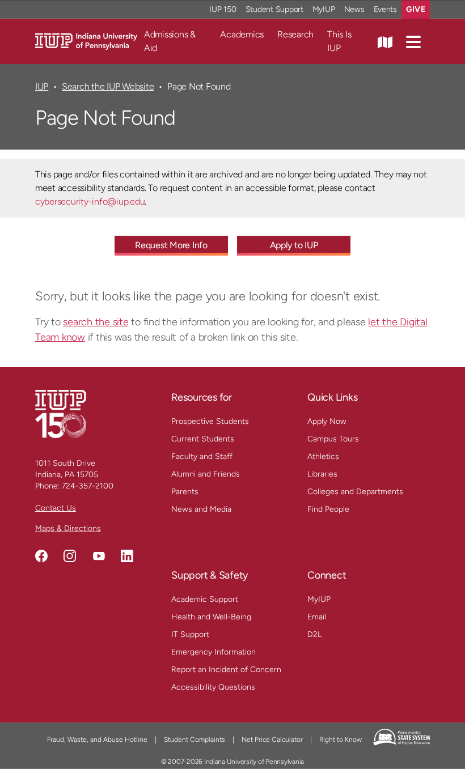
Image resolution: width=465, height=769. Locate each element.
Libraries (322, 474)
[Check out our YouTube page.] (98, 556)
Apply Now (326, 421)
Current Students (202, 439)
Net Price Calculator (272, 739)
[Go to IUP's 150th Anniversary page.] (60, 413)
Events (386, 9)
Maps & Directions (68, 528)
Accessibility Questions (213, 687)
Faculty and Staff (201, 456)
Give (415, 9)
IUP (41, 86)
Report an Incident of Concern (226, 669)
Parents (184, 491)
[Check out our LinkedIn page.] (127, 556)
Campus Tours (333, 439)
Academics (242, 34)
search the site (95, 322)
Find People (328, 509)
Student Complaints (194, 739)
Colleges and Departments (355, 491)
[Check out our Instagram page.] (70, 556)
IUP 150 (222, 9)
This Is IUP (339, 41)
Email (316, 617)
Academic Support (204, 599)
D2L (314, 634)
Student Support (274, 9)
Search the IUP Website (108, 86)
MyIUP (323, 9)
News (354, 9)
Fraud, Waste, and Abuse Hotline (97, 739)
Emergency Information (213, 652)
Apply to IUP (294, 245)
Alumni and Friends (205, 474)
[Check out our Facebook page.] (41, 556)
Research (295, 34)
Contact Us (55, 508)
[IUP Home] (86, 40)
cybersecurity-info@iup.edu (90, 201)
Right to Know (340, 739)
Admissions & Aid (170, 41)
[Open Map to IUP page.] (385, 41)
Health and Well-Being (211, 617)
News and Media (201, 509)
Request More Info (171, 245)
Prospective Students (210, 421)
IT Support (190, 634)
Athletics (323, 456)
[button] (413, 41)
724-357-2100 (87, 486)
